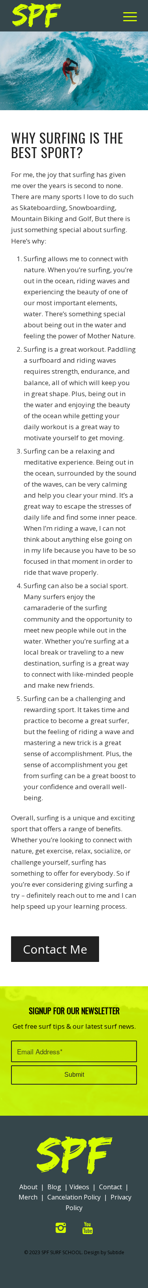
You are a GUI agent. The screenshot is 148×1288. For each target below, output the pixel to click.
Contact (110, 1187)
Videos (79, 1187)
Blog (54, 1187)
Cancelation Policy (74, 1197)
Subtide (115, 1252)
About (28, 1187)
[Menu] (126, 15)
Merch (28, 1197)
